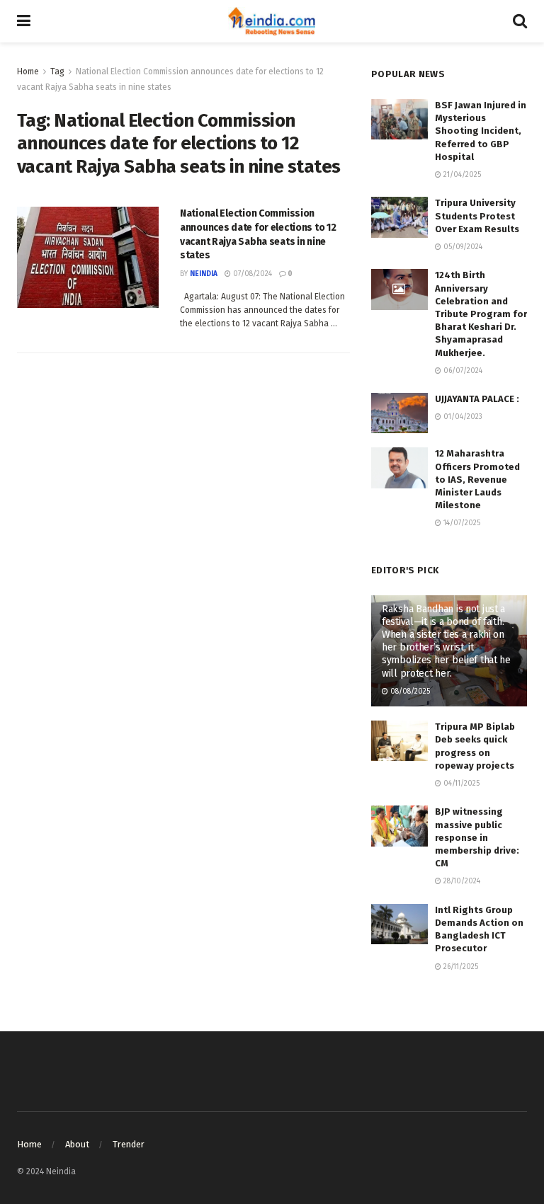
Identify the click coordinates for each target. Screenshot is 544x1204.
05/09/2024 (461, 247)
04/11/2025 (460, 783)
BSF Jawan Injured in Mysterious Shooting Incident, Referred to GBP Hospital (480, 131)
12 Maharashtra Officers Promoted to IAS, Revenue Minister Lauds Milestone (477, 479)
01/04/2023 (461, 417)
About (77, 1144)
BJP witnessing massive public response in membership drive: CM (477, 837)
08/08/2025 (409, 691)
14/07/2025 (460, 523)
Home (28, 71)
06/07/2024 (461, 371)
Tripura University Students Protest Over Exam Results (477, 215)
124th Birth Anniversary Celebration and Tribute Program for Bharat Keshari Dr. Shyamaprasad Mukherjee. (481, 313)
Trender (128, 1144)
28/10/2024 (460, 881)
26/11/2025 (459, 967)
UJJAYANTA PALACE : (477, 399)
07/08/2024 (251, 274)
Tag (57, 71)
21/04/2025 (461, 175)
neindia (203, 274)
